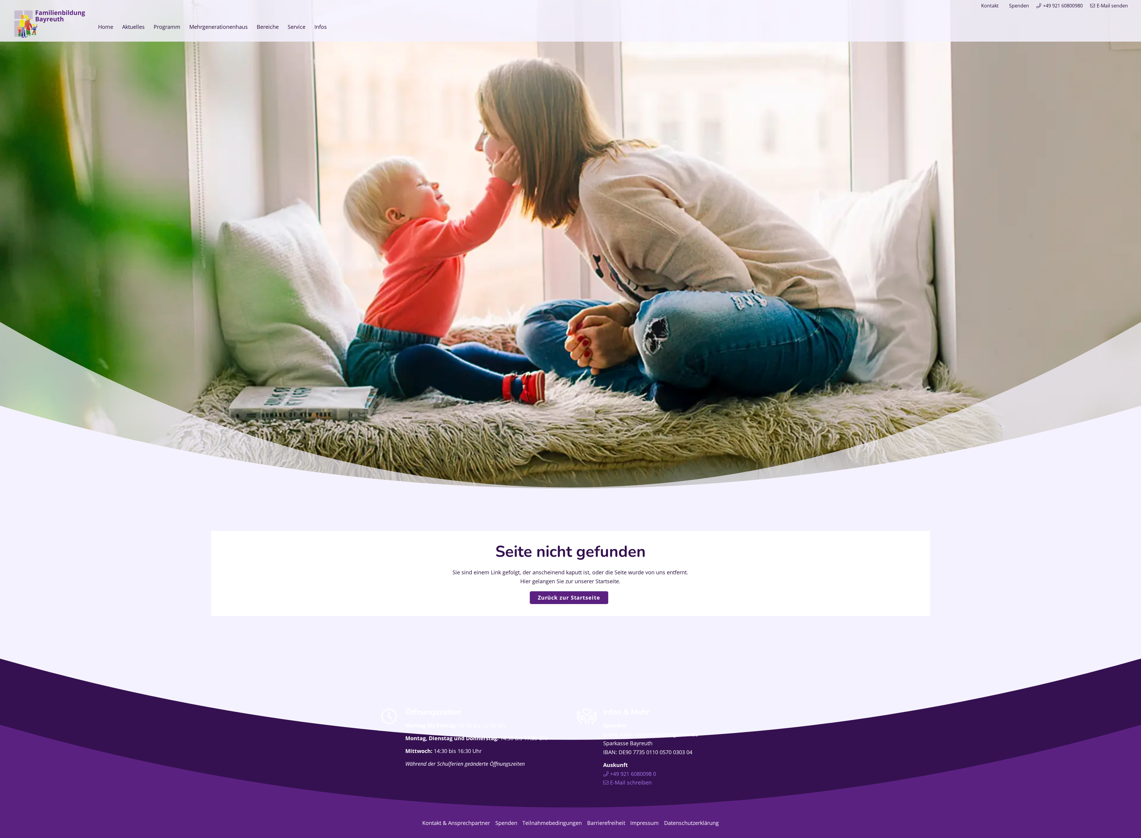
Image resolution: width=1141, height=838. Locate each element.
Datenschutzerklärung (691, 822)
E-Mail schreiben (631, 782)
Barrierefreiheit (606, 822)
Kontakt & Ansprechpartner (456, 822)
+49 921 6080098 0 (633, 773)
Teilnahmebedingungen (552, 822)
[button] (332, 26)
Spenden (1019, 5)
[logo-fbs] (49, 24)
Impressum (644, 822)
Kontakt (990, 5)
